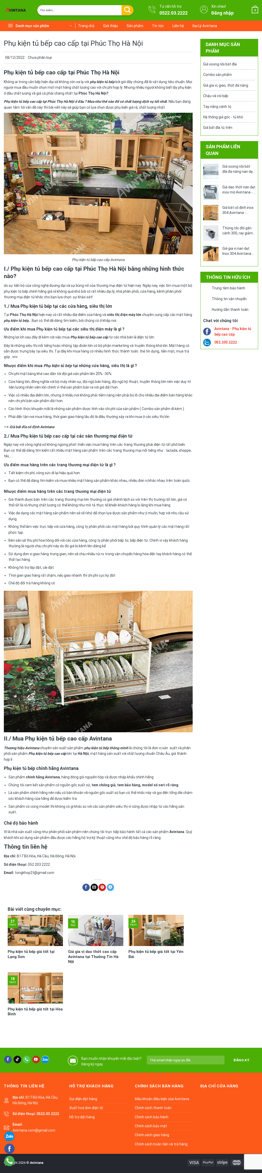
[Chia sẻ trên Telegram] (110, 887)
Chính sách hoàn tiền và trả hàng (161, 1144)
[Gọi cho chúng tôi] (26, 1059)
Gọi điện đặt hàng (83, 1099)
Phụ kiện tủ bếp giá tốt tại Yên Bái (155, 954)
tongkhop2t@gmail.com (34, 873)
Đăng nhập (222, 13)
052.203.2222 (225, 342)
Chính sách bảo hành (151, 1117)
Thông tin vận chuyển (229, 299)
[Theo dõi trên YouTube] (36, 1059)
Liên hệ (178, 26)
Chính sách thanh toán (153, 1108)
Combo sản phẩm (217, 75)
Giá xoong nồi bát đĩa (220, 64)
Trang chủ (86, 26)
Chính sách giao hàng (152, 1135)
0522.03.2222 (173, 13)
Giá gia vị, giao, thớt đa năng (225, 85)
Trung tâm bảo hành (228, 288)
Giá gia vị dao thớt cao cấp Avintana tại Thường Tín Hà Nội (93, 956)
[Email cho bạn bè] (94, 887)
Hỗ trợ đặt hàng (82, 1117)
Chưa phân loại (40, 57)
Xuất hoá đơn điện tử (86, 1108)
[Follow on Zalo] (45, 1059)
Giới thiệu (110, 26)
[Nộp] (128, 10)
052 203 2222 (39, 864)
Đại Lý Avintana (204, 26)
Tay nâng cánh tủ (217, 107)
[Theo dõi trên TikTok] (17, 1059)
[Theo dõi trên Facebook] (8, 1059)
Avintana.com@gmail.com (34, 1130)
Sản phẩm (135, 26)
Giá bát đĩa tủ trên (217, 128)
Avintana (36, 1163)
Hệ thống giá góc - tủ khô (223, 117)
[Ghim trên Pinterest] (102, 887)
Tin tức (158, 26)
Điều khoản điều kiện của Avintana (162, 1099)
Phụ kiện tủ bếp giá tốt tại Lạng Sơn (31, 954)
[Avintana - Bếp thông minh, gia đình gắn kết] (16, 10)
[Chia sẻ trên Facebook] (86, 887)
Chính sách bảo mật (151, 1126)
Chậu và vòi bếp (215, 96)
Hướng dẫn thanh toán (230, 310)
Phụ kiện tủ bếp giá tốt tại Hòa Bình (35, 1012)
